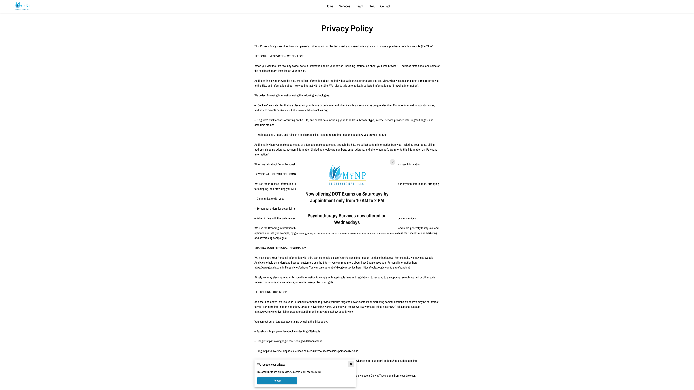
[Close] (392, 162)
